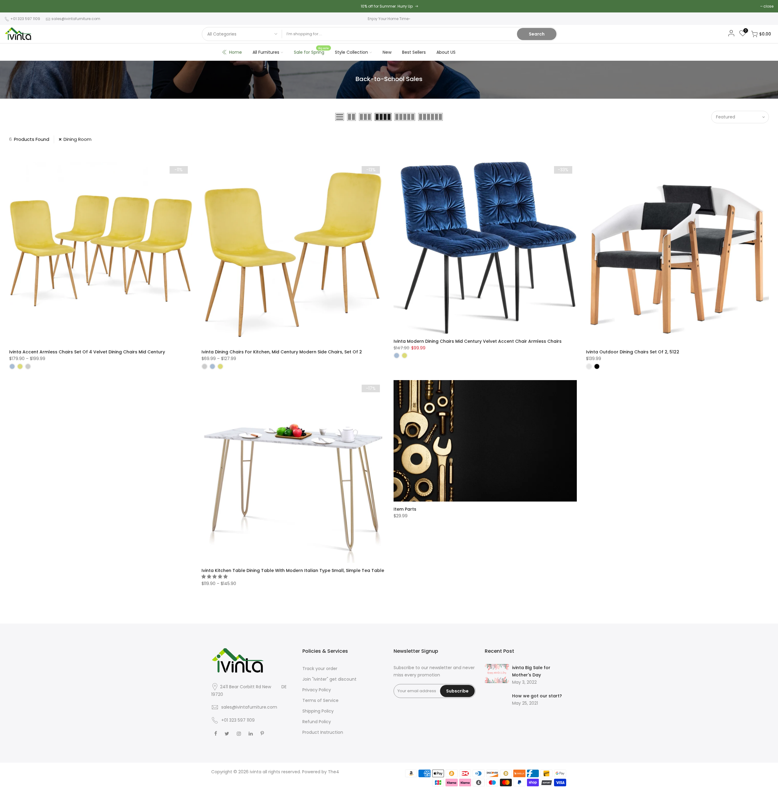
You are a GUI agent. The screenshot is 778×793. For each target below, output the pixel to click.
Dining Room (77, 139)
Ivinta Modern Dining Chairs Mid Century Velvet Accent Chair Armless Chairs (478, 341)
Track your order (319, 668)
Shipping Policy (318, 711)
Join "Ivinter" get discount (329, 679)
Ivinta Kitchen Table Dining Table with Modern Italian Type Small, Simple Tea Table (292, 570)
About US (446, 52)
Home (235, 52)
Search (537, 34)
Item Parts (405, 509)
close (768, 6)
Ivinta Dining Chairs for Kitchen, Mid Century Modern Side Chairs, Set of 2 (281, 352)
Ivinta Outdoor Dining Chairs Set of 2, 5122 (632, 352)
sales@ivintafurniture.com (75, 18)
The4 (333, 772)
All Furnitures (266, 52)
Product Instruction (322, 732)
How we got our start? (537, 696)
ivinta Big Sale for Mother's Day (531, 671)
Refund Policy (316, 722)
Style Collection (351, 52)
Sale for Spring (311, 50)
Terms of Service (320, 700)
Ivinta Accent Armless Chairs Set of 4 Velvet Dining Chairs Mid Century (87, 352)
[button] (215, 576)
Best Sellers (414, 52)
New (387, 52)
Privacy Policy (316, 690)
